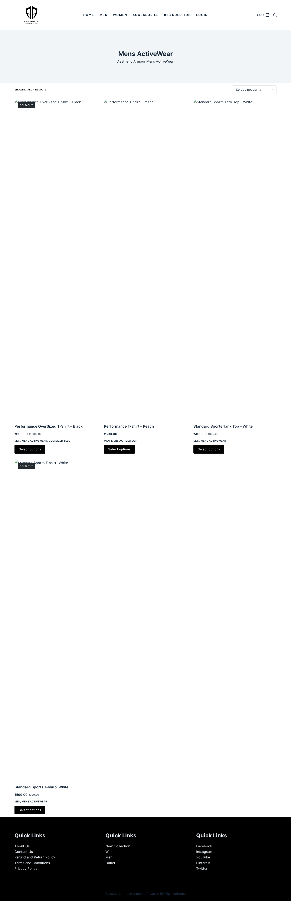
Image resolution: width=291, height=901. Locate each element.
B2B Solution (177, 15)
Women (120, 15)
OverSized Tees (59, 440)
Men (103, 15)
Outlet (110, 863)
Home (88, 15)
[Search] (275, 15)
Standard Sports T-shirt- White (41, 787)
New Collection (117, 846)
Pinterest (203, 863)
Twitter (201, 868)
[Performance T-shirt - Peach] (145, 258)
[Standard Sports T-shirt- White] (56, 619)
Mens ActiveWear (34, 440)
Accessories (146, 15)
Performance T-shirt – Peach (129, 426)
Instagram (204, 851)
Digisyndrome (175, 894)
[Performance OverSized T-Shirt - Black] (56, 258)
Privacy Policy (25, 868)
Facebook (204, 846)
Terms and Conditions (32, 863)
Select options (30, 449)
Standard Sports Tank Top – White (223, 426)
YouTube (203, 857)
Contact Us (23, 851)
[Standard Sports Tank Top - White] (235, 258)
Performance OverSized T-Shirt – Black (48, 426)
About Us (22, 846)
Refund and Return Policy (34, 857)
